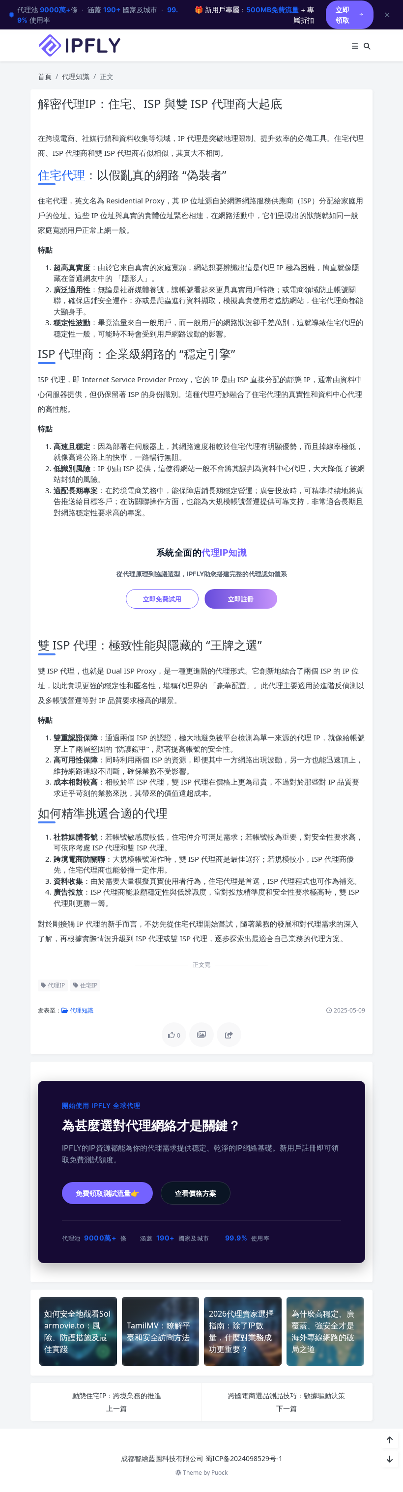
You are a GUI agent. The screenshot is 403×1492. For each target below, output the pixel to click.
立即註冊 (241, 599)
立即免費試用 (162, 599)
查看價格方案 (195, 1193)
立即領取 (342, 14)
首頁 (45, 76)
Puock (219, 1472)
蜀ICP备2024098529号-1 (244, 1458)
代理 (73, 175)
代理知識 (75, 76)
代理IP (55, 985)
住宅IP (88, 985)
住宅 (49, 175)
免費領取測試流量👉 (107, 1193)
